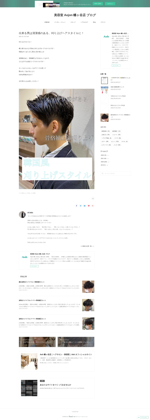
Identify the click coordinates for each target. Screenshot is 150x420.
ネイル (125, 141)
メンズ (117, 145)
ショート (116, 134)
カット (115, 141)
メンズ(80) (33, 193)
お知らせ (106, 134)
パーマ (117, 138)
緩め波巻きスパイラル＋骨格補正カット (32, 282)
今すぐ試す (97, 3)
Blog (94, 22)
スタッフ (73, 22)
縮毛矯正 (116, 131)
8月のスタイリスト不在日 (118, 105)
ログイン (110, 4)
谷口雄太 (30, 212)
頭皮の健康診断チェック (117, 87)
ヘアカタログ (84, 22)
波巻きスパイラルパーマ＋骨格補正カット (32, 300)
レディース (106, 145)
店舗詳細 (46, 22)
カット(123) (27, 193)
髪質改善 (106, 131)
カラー (105, 141)
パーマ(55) (21, 193)
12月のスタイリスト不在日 (118, 96)
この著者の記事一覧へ (86, 246)
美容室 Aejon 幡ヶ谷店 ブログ (75, 15)
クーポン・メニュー (60, 22)
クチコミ (103, 22)
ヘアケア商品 (106, 138)
